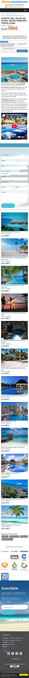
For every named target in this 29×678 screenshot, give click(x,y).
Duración (3, 176)
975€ (24, 44)
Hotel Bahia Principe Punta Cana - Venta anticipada (12, 286)
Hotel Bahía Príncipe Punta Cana (10, 232)
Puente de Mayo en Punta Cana (10, 473)
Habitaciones (4, 182)
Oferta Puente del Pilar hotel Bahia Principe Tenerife (13, 341)
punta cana (5, 536)
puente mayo (24, 536)
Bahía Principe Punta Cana (8, 421)
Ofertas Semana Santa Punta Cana (11, 525)
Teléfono (3, 161)
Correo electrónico (6, 155)
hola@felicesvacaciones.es (16, 7)
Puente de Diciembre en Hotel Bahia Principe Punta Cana (13, 258)
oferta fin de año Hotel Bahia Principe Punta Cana (13, 313)
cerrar (24, 674)
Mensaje (3, 192)
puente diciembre (14, 536)
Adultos (3, 187)
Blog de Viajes (15, 658)
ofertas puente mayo (7, 539)
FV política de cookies (14, 676)
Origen (3, 166)
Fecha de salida (5, 171)
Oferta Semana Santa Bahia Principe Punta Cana (13, 369)
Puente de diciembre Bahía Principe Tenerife (13, 499)
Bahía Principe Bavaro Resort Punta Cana (13, 447)
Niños (17, 187)
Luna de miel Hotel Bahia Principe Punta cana (14, 395)
